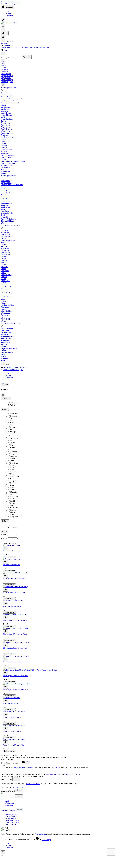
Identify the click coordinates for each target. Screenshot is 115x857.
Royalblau (14, 496)
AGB (7, 11)
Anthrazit (13, 427)
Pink (12, 505)
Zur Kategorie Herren (9, 88)
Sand (12, 449)
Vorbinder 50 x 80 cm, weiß (13, 717)
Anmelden (5, 4)
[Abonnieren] (27, 762)
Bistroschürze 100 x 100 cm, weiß (15, 648)
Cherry (12, 454)
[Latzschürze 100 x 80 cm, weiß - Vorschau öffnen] (5, 576)
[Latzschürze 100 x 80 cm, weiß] (15, 573)
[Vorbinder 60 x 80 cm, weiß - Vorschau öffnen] (5, 728)
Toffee (12, 461)
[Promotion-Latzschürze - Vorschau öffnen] (5, 562)
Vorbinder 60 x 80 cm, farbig (13, 745)
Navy (12, 425)
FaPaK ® (11, 405)
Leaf (12, 440)
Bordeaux (13, 483)
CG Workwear (13, 403)
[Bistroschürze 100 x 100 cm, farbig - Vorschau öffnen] (5, 659)
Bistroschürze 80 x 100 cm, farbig (15, 634)
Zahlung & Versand (12, 822)
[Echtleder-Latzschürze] (12, 545)
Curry (12, 436)
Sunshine (13, 512)
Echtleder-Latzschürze (11, 551)
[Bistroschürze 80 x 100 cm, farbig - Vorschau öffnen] (5, 631)
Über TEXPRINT (11, 824)
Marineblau (14, 414)
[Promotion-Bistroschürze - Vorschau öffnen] (5, 603)
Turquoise (13, 481)
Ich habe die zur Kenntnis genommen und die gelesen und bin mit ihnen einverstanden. (46, 767)
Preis (4, 532)
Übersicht (4, 47)
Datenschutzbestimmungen (22, 767)
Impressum (9, 15)
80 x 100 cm (12, 527)
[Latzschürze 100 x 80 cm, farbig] (15, 587)
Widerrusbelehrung (12, 820)
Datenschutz (9, 13)
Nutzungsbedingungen (72, 774)
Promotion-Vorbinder (10, 703)
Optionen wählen (9, 557)
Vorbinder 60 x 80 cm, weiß (13, 731)
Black (12, 470)
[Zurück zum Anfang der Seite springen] (3, 852)
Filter (6, 385)
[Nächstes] (3, 84)
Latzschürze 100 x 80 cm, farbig (14, 592)
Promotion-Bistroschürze (12, 606)
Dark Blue (14, 463)
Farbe (4, 409)
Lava (12, 514)
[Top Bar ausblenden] (3, 20)
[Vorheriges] (3, 61)
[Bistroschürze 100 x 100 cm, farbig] (16, 656)
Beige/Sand (14, 517)
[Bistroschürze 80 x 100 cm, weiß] (15, 614)
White (12, 490)
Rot (11, 420)
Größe (4, 521)
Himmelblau (14, 472)
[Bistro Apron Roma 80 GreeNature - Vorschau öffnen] (5, 673)
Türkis (12, 434)
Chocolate (14, 508)
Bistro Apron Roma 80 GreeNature (15, 676)
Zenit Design (46, 840)
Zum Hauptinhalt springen (10, 2)
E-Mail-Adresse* (7, 759)
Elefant (12, 474)
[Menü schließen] (3, 40)
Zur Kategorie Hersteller (10, 323)
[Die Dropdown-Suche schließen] (29, 57)
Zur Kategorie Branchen (10, 225)
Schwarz (13, 416)
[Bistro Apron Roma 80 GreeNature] (30, 670)
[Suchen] (5, 33)
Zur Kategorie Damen (9, 176)
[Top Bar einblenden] (3, 53)
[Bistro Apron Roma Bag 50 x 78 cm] (17, 684)
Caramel (13, 485)
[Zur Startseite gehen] (9, 23)
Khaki (12, 501)
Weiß (12, 418)
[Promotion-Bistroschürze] (13, 601)
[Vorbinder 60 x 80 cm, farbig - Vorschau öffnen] (5, 742)
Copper (13, 503)
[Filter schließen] (3, 395)
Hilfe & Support (11, 814)
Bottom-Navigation (8, 797)
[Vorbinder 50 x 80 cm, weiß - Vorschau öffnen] (5, 714)
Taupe (12, 443)
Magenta (13, 492)
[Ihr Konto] (3, 37)
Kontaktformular (18, 787)
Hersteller (5, 399)
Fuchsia (13, 510)
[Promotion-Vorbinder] (11, 698)
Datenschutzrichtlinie (53, 774)
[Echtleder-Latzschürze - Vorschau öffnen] (5, 548)
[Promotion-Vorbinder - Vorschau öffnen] (5, 700)
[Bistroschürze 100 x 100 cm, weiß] (16, 642)
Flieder (12, 494)
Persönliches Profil (15, 47)
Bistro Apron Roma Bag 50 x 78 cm (16, 690)
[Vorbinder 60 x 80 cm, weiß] (14, 725)
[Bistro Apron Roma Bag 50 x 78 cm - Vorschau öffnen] (5, 687)
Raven (12, 487)
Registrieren (16, 4)
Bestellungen (44, 47)
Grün (12, 423)
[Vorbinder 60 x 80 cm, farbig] (14, 739)
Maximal (9, 538)
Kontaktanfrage (10, 816)
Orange (13, 432)
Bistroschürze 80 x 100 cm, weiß (15, 620)
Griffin (12, 447)
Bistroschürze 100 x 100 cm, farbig (15, 662)
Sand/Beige (14, 438)
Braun (12, 458)
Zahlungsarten (34, 47)
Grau (12, 479)
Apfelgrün (14, 452)
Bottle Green (14, 465)
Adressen (25, 47)
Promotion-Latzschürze (11, 565)
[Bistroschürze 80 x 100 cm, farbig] (16, 628)
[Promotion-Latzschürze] (12, 559)
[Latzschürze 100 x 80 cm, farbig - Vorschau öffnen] (5, 590)
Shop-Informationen (8, 810)
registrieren (8, 45)
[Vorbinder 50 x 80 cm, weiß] (14, 712)
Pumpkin (13, 456)
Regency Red (15, 476)
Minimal (9, 534)
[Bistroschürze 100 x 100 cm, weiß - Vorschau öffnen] (5, 645)
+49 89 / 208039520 (33, 784)
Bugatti (12, 467)
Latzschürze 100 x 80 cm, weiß (14, 579)
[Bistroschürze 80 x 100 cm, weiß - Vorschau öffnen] (5, 617)
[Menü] (3, 26)
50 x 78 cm (12, 525)
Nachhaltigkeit (10, 818)
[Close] (2, 855)
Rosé (12, 499)
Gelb (12, 429)
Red (11, 445)
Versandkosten (40, 834)
